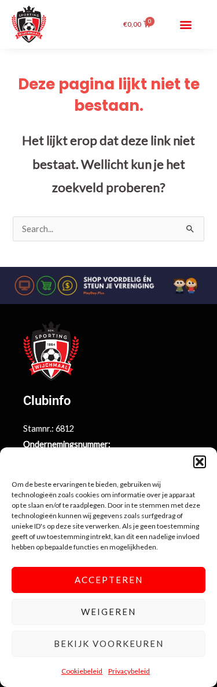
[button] (199, 462)
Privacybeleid (129, 671)
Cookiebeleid (81, 671)
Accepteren (109, 579)
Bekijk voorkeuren (109, 643)
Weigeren (108, 611)
